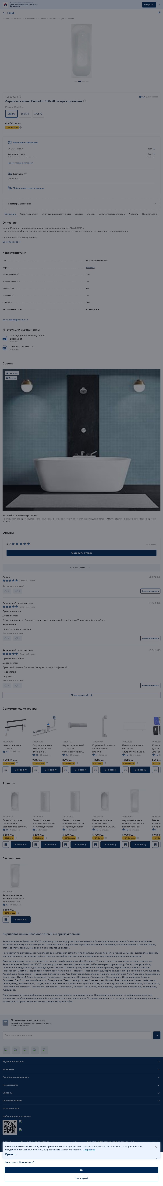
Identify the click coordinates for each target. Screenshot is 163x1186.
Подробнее (89, 1149)
